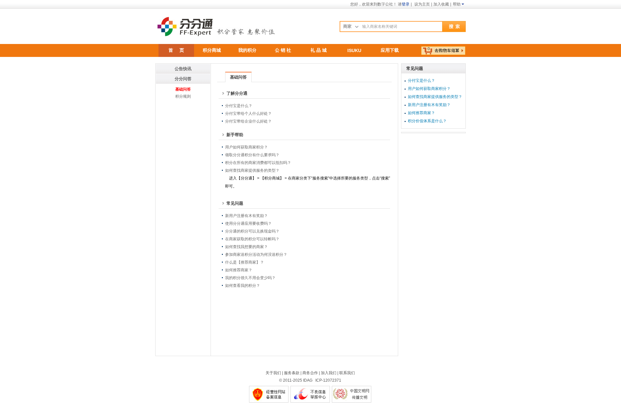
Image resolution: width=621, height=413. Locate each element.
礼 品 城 (318, 50)
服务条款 (292, 373)
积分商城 (212, 50)
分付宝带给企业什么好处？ (248, 121)
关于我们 (273, 373)
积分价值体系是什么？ (427, 121)
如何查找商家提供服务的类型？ (252, 170)
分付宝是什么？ (238, 105)
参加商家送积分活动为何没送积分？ (256, 254)
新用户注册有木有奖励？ (246, 215)
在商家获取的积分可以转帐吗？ (252, 239)
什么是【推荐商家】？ (244, 262)
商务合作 (310, 373)
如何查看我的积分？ (242, 285)
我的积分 (247, 50)
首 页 (176, 50)
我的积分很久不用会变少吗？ (250, 278)
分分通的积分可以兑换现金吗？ (252, 231)
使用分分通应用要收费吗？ (248, 223)
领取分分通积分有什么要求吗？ (252, 155)
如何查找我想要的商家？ (246, 247)
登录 (405, 4)
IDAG (307, 380)
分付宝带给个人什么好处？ (248, 113)
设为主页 (422, 4)
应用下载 (390, 50)
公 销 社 (283, 50)
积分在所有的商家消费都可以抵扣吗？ (258, 162)
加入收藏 (441, 4)
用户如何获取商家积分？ (246, 147)
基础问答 (183, 89)
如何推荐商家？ (238, 270)
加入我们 (328, 373)
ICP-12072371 (328, 380)
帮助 (457, 4)
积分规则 (183, 96)
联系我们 (347, 373)
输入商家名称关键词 (379, 26)
